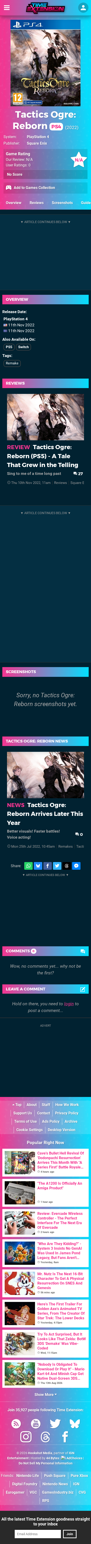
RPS (45, 1501)
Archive (71, 1121)
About (32, 1105)
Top (17, 1105)
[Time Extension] (45, 8)
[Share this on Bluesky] (38, 866)
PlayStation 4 (38, 137)
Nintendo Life (27, 1475)
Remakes (65, 846)
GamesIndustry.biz (58, 1492)
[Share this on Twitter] (57, 866)
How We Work (67, 1105)
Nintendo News (55, 1484)
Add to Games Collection (34, 187)
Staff (46, 1105)
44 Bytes (52, 1458)
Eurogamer (15, 1492)
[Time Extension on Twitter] (55, 1424)
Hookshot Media (40, 1453)
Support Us (22, 1113)
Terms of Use (25, 1121)
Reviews (37, 203)
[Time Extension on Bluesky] (75, 1424)
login (69, 1003)
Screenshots (62, 203)
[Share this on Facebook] (47, 866)
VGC (33, 1492)
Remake (12, 363)
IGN (76, 1484)
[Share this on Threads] (67, 866)
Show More (45, 1394)
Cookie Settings (29, 1130)
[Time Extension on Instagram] (26, 1437)
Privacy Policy (66, 1113)
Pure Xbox (79, 1475)
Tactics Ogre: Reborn (44, 120)
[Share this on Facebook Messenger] (76, 866)
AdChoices (74, 1458)
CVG (82, 1492)
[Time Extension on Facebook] (65, 1437)
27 (80, 473)
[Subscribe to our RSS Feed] (16, 1424)
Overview (13, 203)
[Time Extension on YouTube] (35, 1424)
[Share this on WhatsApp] (28, 866)
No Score (14, 174)
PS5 (9, 347)
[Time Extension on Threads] (45, 1437)
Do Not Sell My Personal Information (46, 1463)
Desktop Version (61, 1130)
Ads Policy (51, 1121)
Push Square (55, 1475)
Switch (23, 347)
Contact (43, 1113)
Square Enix (37, 143)
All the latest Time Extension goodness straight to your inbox (45, 1521)
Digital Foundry (24, 1484)
